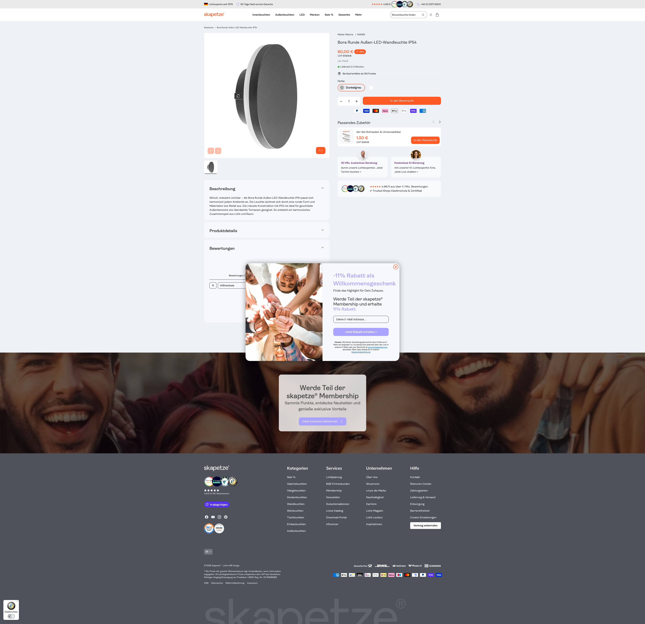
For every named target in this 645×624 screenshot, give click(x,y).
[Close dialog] (395, 267)
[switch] (11, 616)
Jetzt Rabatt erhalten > (361, 332)
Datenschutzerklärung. (361, 352)
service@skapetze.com (378, 347)
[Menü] (17, 602)
